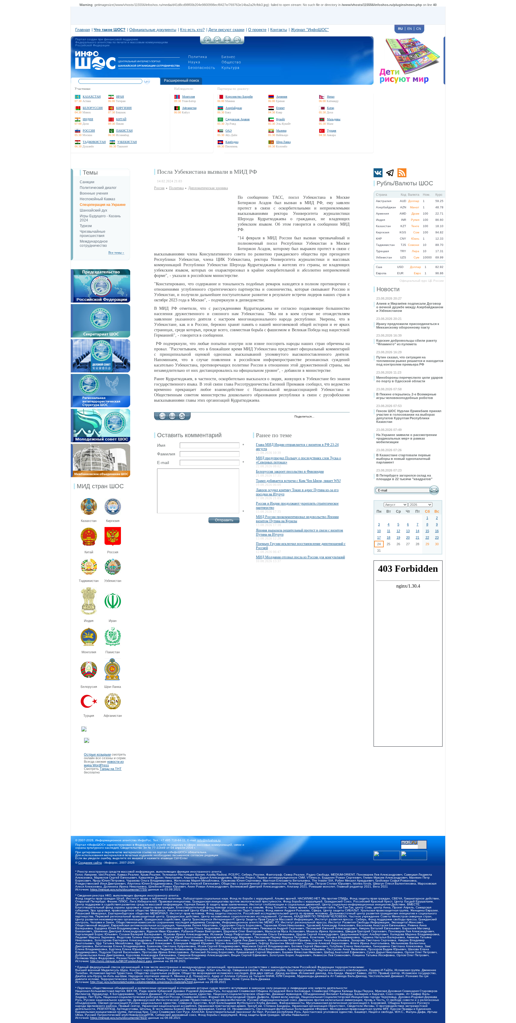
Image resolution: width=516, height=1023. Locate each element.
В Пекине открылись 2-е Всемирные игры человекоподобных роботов (406, 396)
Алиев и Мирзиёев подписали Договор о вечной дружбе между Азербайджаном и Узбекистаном (409, 307)
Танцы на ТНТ (111, 769)
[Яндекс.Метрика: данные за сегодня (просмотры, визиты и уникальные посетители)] (414, 855)
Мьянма (281, 130)
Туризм (86, 226)
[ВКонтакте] (333, 417)
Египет (280, 108)
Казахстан (92, 96)
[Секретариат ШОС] (100, 306)
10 (379, 531)
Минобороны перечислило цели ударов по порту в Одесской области (409, 379)
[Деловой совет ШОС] (100, 341)
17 (379, 537)
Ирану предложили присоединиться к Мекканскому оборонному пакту (407, 325)
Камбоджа (231, 142)
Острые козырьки (97, 754)
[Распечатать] (182, 414)
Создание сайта (90, 862)
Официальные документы (152, 29)
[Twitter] (320, 417)
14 (417, 531)
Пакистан (124, 130)
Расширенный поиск (181, 80)
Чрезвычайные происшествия (92, 233)
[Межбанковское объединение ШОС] (100, 445)
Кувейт (280, 119)
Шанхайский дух (93, 210)
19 (398, 537)
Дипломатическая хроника (208, 188)
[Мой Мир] (346, 417)
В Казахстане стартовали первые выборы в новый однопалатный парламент (403, 458)
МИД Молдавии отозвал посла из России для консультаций (300, 557)
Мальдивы (333, 119)
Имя (161, 445)
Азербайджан (233, 108)
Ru (400, 28)
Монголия (188, 96)
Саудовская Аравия (237, 119)
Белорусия (89, 686)
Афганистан (189, 108)
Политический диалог (98, 188)
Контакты (278, 29)
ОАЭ (228, 130)
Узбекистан (127, 142)
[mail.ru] (414, 842)
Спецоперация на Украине (103, 205)
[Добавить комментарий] (162, 414)
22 (427, 537)
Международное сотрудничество (94, 243)
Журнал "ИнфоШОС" (310, 29)
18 (388, 537)
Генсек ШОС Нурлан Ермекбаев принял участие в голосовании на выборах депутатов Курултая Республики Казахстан (408, 416)
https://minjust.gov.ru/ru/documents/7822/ (118, 1017)
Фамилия (166, 454)
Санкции (87, 182)
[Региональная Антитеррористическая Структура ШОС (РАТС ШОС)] (100, 376)
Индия (88, 119)
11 (388, 531)
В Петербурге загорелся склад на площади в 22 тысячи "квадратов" (404, 477)
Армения (281, 96)
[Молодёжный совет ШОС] (100, 410)
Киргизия (124, 108)
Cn (418, 28)
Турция (331, 130)
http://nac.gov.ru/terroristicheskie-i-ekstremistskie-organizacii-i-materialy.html (141, 982)
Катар (330, 108)
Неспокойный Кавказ (97, 199)
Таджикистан (94, 142)
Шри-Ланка (283, 142)
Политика (176, 188)
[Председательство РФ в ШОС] (100, 271)
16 (437, 531)
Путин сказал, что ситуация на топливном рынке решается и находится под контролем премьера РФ (409, 360)
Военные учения (94, 193)
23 (437, 537)
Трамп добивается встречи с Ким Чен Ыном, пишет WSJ (298, 481)
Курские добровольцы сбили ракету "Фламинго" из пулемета (406, 342)
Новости (388, 289)
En (409, 28)
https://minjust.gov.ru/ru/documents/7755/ (118, 889)
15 (427, 531)
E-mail (163, 462)
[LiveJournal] (327, 417)
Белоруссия (93, 108)
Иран (120, 96)
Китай (121, 119)
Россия (89, 130)
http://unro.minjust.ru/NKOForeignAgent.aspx (121, 961)
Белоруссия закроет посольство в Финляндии (290, 471)
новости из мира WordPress (104, 763)
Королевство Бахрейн (239, 96)
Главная (82, 29)
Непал (330, 96)
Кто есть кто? (192, 29)
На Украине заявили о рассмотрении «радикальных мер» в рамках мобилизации (406, 438)
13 (408, 531)
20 (408, 537)
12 (398, 531)
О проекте (257, 29)
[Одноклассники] (339, 417)
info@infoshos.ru (209, 840)
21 (417, 537)
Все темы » (116, 252)
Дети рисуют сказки (226, 29)
